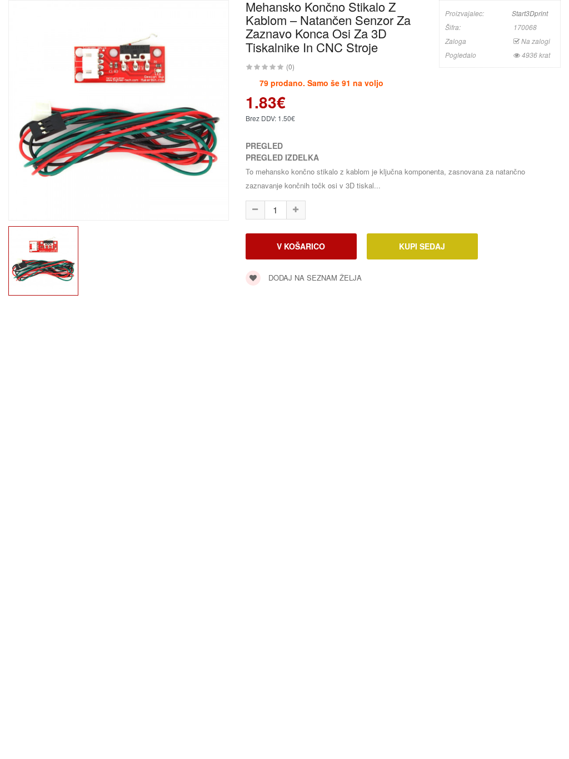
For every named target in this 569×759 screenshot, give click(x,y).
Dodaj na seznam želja (314, 277)
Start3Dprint (530, 13)
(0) (290, 66)
